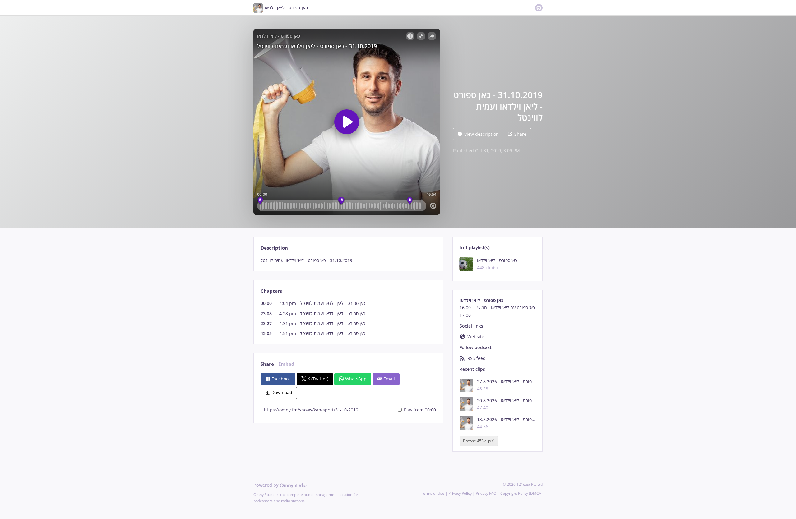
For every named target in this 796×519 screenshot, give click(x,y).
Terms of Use (432, 493)
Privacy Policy (460, 493)
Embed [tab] (286, 364)
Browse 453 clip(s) (479, 441)
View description (481, 134)
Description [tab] (274, 248)
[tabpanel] (348, 260)
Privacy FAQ (486, 493)
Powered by (266, 485)
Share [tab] (267, 364)
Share (520, 134)
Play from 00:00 (420, 410)
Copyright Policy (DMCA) (521, 493)
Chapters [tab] (271, 291)
